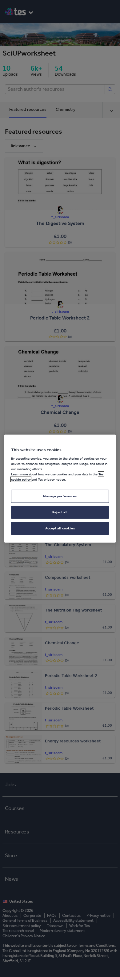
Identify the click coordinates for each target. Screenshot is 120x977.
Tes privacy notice (51, 479)
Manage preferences (60, 496)
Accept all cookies (60, 528)
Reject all (60, 512)
